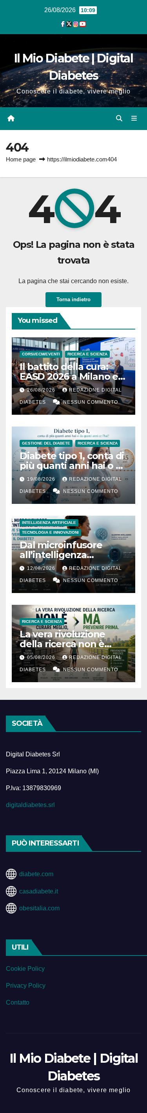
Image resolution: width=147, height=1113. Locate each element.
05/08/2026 (42, 657)
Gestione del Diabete (46, 443)
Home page (21, 159)
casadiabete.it (38, 891)
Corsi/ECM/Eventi (41, 354)
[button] (119, 118)
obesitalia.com (39, 908)
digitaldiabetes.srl (30, 805)
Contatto (17, 1002)
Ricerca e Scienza (87, 354)
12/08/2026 (42, 568)
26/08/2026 (42, 390)
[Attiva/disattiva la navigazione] (134, 118)
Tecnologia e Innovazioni (50, 532)
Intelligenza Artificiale (49, 522)
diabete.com (36, 874)
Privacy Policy (25, 985)
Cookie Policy (25, 968)
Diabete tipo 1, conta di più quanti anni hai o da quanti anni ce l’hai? (73, 465)
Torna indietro (73, 299)
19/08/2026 (42, 479)
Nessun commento (90, 402)
